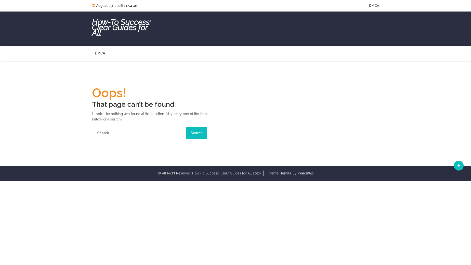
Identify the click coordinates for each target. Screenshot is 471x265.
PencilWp (306, 173)
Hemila (285, 173)
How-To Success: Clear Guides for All (121, 27)
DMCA (374, 6)
